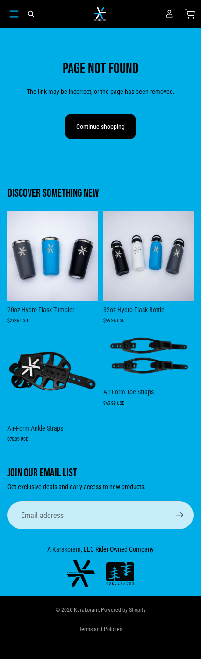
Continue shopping (100, 126)
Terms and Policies (100, 629)
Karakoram (66, 549)
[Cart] (189, 14)
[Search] (31, 14)
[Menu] (14, 14)
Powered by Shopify (123, 610)
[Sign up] (179, 515)
